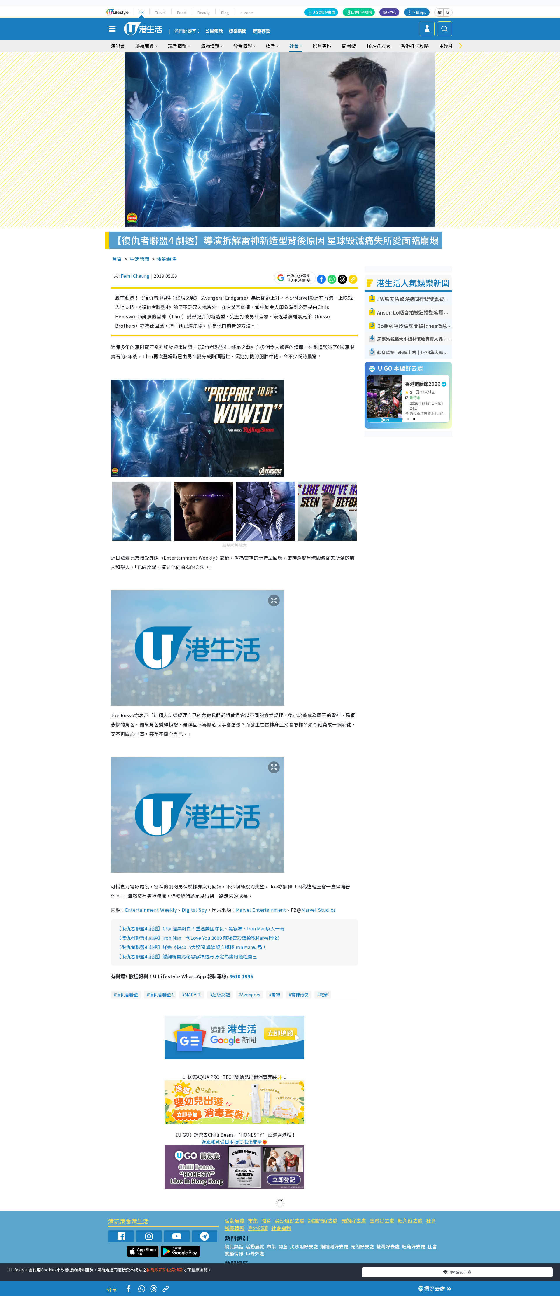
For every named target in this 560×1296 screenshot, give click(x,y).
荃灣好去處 (382, 1220)
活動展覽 (234, 1220)
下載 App (419, 12)
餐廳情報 (234, 1228)
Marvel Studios (318, 909)
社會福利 (281, 1228)
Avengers (250, 994)
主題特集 (448, 45)
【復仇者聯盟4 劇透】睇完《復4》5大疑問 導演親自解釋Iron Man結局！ (192, 947)
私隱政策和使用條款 (164, 1270)
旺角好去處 (410, 1220)
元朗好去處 (353, 1220)
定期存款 (261, 31)
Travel (160, 12)
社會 (431, 1220)
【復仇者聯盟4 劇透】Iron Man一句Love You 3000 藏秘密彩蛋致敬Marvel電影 (198, 937)
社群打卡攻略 (361, 12)
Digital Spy (194, 909)
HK (141, 12)
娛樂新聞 (237, 31)
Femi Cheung (135, 275)
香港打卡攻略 (415, 45)
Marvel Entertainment (261, 909)
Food (181, 12)
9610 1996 (241, 976)
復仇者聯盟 (127, 994)
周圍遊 (349, 45)
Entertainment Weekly (151, 909)
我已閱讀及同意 (457, 1272)
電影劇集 (167, 259)
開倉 (266, 1220)
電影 (324, 994)
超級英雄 (221, 994)
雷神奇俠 (300, 994)
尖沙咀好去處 (289, 1220)
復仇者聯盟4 (161, 994)
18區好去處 (378, 45)
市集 (253, 1220)
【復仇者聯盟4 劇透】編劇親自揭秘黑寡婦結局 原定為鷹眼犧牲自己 (187, 956)
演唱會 (118, 45)
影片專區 (322, 45)
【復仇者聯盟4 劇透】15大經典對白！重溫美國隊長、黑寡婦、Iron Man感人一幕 (200, 928)
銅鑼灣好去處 (323, 1220)
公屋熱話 (214, 31)
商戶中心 (389, 12)
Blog (225, 12)
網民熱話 (234, 1246)
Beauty (203, 12)
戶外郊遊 (258, 1228)
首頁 (117, 259)
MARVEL (192, 994)
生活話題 (139, 259)
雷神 (275, 994)
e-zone (246, 12)
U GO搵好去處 (324, 12)
